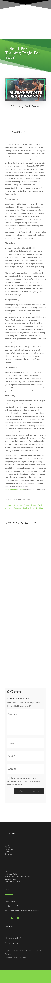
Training (15, 115)
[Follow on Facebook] (7, 918)
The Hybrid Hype (14, 609)
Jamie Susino (31, 106)
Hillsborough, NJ (14, 938)
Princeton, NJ (12, 943)
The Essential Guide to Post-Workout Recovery (25, 660)
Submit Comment (29, 791)
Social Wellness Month (16, 561)
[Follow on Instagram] (12, 918)
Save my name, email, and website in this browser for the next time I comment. (24, 781)
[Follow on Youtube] (18, 918)
